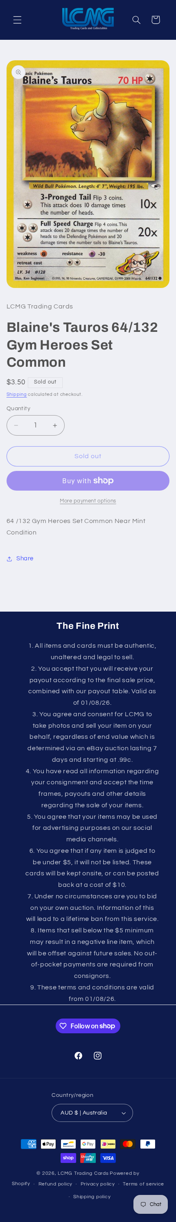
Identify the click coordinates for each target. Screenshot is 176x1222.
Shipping (17, 394)
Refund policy (55, 1184)
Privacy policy (98, 1184)
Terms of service (143, 1184)
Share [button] (25, 558)
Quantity (18, 408)
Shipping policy (92, 1197)
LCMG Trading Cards (83, 1173)
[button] (17, 19)
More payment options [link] (88, 501)
